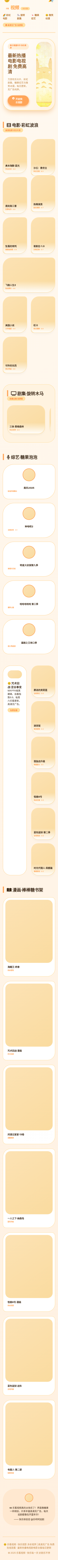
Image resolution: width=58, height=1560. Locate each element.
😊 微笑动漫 (49, 17)
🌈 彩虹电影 (7, 17)
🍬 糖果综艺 (35, 17)
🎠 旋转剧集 (21, 17)
